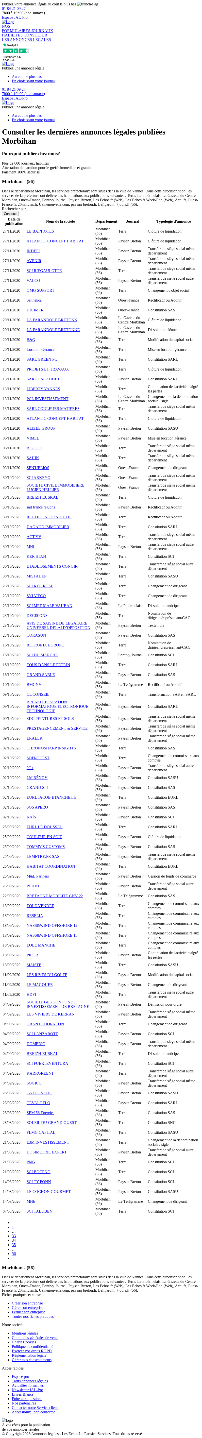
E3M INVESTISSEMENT (48, 1142)
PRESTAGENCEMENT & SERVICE (57, 728)
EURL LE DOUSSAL (45, 827)
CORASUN (36, 635)
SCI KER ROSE (40, 586)
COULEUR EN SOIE (44, 837)
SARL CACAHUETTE (46, 379)
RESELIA (35, 916)
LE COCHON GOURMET (49, 1191)
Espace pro (20, 1376)
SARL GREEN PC (42, 359)
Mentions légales (25, 1333)
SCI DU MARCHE (42, 655)
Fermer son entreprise (28, 1312)
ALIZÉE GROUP (41, 428)
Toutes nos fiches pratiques (33, 1316)
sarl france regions (41, 507)
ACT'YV (34, 537)
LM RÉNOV (37, 778)
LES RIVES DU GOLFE (47, 975)
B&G (31, 340)
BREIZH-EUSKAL (42, 497)
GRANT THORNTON (45, 1024)
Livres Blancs (22, 1394)
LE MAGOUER (40, 984)
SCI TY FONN (39, 1182)
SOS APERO (37, 807)
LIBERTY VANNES (43, 389)
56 (14, 1254)
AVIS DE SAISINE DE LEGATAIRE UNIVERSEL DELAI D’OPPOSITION (58, 625)
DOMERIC (36, 1044)
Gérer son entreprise (27, 1307)
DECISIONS (37, 615)
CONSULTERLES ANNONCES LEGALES (26, 37)
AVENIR (34, 261)
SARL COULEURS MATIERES (53, 408)
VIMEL (33, 438)
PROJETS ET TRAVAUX (48, 369)
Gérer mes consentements (31, 1360)
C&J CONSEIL (39, 1093)
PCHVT (33, 886)
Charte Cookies (24, 1342)
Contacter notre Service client (35, 1407)
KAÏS (31, 817)
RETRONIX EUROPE (45, 645)
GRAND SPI (37, 787)
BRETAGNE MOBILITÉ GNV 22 (55, 896)
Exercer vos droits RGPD (32, 1351)
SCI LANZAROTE (42, 1034)
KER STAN (36, 556)
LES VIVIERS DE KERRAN (51, 1014)
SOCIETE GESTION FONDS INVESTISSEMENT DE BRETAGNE (58, 1004)
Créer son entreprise (27, 1303)
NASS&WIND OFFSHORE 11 (52, 935)
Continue (10, 214)
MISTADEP (36, 576)
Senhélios (34, 300)
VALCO (33, 280)
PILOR (32, 955)
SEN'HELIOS (38, 468)
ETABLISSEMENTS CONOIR (52, 566)
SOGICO (34, 1083)
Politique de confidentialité (32, 1346)
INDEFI (33, 251)
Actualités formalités (28, 1385)
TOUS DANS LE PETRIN (48, 665)
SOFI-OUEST (38, 758)
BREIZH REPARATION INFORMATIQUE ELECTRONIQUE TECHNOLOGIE (57, 706)
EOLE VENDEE (40, 906)
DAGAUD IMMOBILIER (48, 527)
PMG (31, 1162)
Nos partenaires (24, 1403)
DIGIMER (35, 310)
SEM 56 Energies (40, 1113)
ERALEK (35, 738)
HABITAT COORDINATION (51, 866)
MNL (31, 546)
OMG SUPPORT (40, 290)
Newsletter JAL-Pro (27, 1390)
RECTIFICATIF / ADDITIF (49, 517)
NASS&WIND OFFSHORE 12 (52, 925)
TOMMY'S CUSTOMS (46, 847)
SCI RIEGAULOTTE (44, 271)
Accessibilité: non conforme (33, 1412)
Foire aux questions (27, 1399)
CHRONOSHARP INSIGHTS (51, 748)
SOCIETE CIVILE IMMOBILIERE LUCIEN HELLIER (55, 487)
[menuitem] (106, 76)
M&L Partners (38, 876)
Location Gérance (40, 349)
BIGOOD (34, 448)
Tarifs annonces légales (30, 1381)
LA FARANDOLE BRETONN (52, 320)
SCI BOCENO (38, 1172)
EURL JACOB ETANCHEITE (52, 797)
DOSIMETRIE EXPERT (47, 1152)
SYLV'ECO (36, 596)
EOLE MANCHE (41, 945)
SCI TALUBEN (39, 1211)
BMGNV (34, 684)
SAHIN (33, 458)
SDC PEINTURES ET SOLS (50, 718)
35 (14, 1245)
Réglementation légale (29, 1355)
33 (14, 1236)
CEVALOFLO (38, 1103)
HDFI (31, 994)
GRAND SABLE (41, 675)
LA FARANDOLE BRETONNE (53, 330)
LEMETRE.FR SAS (43, 856)
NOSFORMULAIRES (16, 28)
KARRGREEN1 (40, 1073)
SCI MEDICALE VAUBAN (49, 606)
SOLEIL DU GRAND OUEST (52, 1122)
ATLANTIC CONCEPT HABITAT (55, 241)
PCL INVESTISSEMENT (47, 399)
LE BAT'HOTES (40, 231)
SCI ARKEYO (38, 477)
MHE (31, 1201)
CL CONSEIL (38, 694)
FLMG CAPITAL (41, 1132)
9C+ (30, 768)
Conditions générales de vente (35, 1338)
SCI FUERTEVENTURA (47, 1063)
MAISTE (34, 965)
